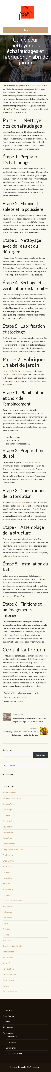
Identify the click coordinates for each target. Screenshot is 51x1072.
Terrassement (9, 980)
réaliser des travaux (12, 135)
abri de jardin (11, 371)
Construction (8, 821)
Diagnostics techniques (13, 849)
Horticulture (8, 878)
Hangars (6, 872)
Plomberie (7, 940)
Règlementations (10, 952)
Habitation (7, 866)
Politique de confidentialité (20, 1067)
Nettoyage (7, 912)
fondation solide (18, 502)
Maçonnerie (8, 889)
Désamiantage (9, 843)
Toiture (6, 986)
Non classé (7, 917)
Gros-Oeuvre (8, 861)
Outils (5, 923)
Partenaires (8, 1033)
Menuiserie (7, 906)
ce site (21, 195)
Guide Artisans (12, 1036)
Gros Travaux (12, 1042)
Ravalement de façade (12, 946)
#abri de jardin (9, 693)
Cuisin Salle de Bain (14, 1053)
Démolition (7, 838)
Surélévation (8, 969)
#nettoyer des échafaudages (15, 697)
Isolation (6, 883)
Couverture (8, 827)
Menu (25, 30)
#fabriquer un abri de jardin (28, 693)
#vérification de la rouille (13, 701)
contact (36, 1067)
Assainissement (9, 792)
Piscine (6, 935)
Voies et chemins (10, 991)
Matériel (6, 895)
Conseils (6, 815)
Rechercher (8, 750)
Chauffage (7, 809)
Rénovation (8, 957)
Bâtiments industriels (12, 798)
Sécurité (6, 963)
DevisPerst (11, 1048)
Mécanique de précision (13, 900)
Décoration (8, 832)
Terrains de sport (10, 974)
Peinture (6, 929)
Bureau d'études (9, 804)
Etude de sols (8, 855)
